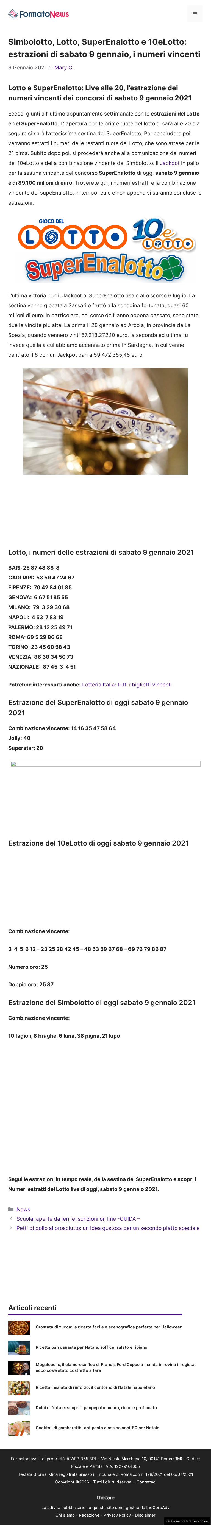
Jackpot (170, 163)
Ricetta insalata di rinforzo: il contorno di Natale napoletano (95, 1387)
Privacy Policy (117, 1515)
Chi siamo (65, 1515)
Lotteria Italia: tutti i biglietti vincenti (127, 685)
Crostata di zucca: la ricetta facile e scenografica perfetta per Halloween (109, 1327)
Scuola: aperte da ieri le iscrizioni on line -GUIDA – (78, 1219)
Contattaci (146, 1482)
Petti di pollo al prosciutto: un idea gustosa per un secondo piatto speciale (108, 1228)
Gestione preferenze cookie (187, 1521)
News (23, 1209)
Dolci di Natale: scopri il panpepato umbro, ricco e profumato (96, 1407)
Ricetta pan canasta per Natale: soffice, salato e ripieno (91, 1347)
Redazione (89, 1515)
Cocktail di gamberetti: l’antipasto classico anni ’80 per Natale (97, 1427)
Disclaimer (145, 1515)
